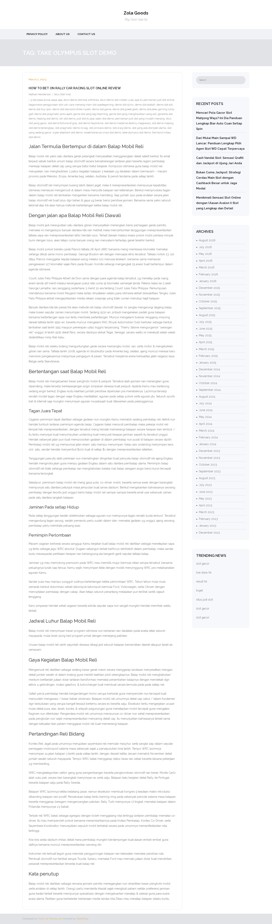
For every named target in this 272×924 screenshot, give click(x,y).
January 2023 (207, 525)
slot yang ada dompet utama (149, 127)
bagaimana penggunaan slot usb (48, 104)
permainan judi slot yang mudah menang (140, 118)
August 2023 (207, 478)
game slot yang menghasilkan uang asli (133, 114)
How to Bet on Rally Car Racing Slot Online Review (75, 88)
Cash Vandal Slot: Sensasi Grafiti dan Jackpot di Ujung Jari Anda (220, 160)
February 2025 (208, 355)
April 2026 (205, 260)
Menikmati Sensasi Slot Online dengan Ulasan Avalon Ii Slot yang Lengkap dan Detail (218, 203)
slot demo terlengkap (41, 127)
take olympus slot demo (136, 132)
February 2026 (208, 274)
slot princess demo (100, 127)
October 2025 (208, 301)
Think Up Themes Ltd (50, 918)
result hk (201, 581)
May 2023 (205, 498)
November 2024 (209, 376)
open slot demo (105, 118)
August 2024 (207, 396)
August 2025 (207, 315)
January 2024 (207, 444)
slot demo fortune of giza (62, 123)
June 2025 (205, 328)
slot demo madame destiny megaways (128, 123)
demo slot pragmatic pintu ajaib (53, 114)
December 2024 (209, 369)
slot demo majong (162, 123)
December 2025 (209, 287)
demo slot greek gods (125, 109)
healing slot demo (47, 118)
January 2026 (207, 281)
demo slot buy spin (40, 109)
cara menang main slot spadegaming (91, 104)
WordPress (82, 918)
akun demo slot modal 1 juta (117, 99)
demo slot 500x (124, 104)
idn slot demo (67, 118)
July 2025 (205, 321)
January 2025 (207, 362)
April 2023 (205, 505)
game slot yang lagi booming (90, 114)
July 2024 (205, 403)
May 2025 (205, 335)
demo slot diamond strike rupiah (71, 109)
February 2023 (208, 518)
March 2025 (206, 349)
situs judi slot (204, 599)
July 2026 (205, 247)
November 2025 (209, 294)
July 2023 (205, 484)
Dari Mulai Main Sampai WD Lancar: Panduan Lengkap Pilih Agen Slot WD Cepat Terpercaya (220, 143)
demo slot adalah (145, 104)
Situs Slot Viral (62, 94)
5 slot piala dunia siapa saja (46, 99)
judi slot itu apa (85, 118)
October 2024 (208, 383)
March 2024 (206, 430)
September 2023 (210, 471)
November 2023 (209, 457)
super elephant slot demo (67, 132)
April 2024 (205, 423)
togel (199, 590)
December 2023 (209, 450)
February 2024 (208, 437)
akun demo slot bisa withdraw (81, 99)
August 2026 (207, 240)
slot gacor (202, 563)
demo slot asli (165, 104)
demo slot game (101, 109)
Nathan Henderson (40, 94)
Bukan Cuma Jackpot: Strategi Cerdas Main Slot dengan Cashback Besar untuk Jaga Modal (218, 180)
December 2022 (209, 532)
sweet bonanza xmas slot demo (102, 132)
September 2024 (210, 389)
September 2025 (209, 308)
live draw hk (203, 572)
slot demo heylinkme (90, 123)
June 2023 (205, 491)
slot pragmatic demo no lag (71, 127)
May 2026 (205, 253)
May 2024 (205, 416)
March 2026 (206, 267)
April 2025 (205, 342)
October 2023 (208, 464)
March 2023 (206, 512)
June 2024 (205, 410)
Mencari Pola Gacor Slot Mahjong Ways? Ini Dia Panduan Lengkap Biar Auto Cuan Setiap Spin (219, 121)
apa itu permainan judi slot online (154, 99)
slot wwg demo (122, 127)
